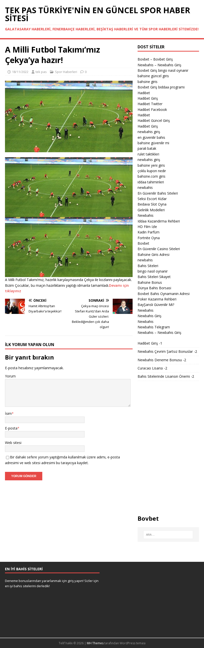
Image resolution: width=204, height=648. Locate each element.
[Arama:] (168, 534)
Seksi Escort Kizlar (152, 198)
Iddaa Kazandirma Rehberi (159, 221)
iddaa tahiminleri (151, 182)
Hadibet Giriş (148, 98)
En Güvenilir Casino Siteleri (159, 248)
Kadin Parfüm (148, 232)
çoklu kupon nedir (152, 170)
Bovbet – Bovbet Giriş (155, 59)
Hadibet (144, 92)
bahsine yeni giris (151, 165)
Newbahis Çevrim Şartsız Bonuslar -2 (167, 351)
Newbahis (145, 215)
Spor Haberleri (66, 72)
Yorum (10, 376)
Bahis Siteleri (148, 265)
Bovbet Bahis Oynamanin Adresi (164, 293)
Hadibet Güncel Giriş (154, 120)
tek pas (41, 72)
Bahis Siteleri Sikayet (154, 276)
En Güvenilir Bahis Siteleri (158, 193)
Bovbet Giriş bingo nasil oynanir (163, 70)
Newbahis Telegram (154, 327)
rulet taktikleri (148, 154)
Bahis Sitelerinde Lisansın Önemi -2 (166, 376)
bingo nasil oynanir (153, 271)
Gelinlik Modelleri (151, 210)
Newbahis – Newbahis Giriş (159, 65)
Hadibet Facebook (152, 109)
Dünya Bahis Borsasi (154, 288)
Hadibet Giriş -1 (150, 343)
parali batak (147, 148)
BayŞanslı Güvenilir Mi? (156, 304)
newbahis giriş (149, 131)
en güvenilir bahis (151, 137)
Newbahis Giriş (149, 315)
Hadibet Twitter (150, 103)
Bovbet (143, 243)
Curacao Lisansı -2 (152, 368)
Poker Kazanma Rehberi (157, 299)
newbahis (145, 187)
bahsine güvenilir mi (153, 143)
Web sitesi (13, 442)
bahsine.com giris (151, 176)
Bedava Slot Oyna (152, 204)
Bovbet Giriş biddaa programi (161, 87)
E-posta (11, 428)
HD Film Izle (147, 226)
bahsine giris (147, 81)
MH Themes (95, 643)
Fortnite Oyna (149, 237)
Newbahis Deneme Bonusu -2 (162, 360)
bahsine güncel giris (153, 75)
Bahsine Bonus (150, 282)
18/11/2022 (20, 72)
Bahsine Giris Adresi (153, 254)
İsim (8, 413)
